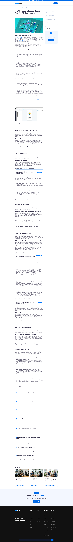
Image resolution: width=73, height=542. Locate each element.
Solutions (31, 519)
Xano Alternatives (53, 512)
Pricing (30, 524)
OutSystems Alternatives (54, 519)
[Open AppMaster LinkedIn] (21, 518)
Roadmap (45, 518)
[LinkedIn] (49, 28)
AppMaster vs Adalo (46, 527)
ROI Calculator (45, 516)
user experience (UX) (22, 40)
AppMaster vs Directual (46, 532)
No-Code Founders (46, 521)
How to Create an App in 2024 (54, 529)
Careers (38, 512)
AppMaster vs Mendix (46, 533)
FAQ (45, 23)
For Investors (38, 518)
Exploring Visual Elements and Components (50, 16)
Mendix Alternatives (53, 521)
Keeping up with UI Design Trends (49, 20)
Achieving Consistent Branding (49, 22)
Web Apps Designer (32, 516)
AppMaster (32, 102)
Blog (44, 513)
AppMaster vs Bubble (46, 530)
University (45, 512)
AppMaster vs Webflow (46, 529)
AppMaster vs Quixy (46, 535)
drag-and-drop (35, 84)
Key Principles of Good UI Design (49, 12)
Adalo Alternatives (53, 524)
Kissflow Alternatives (53, 515)
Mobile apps (31, 512)
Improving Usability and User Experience (50, 19)
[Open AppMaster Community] (15, 518)
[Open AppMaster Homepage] (20, 510)
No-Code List (45, 519)
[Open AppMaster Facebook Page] (18, 518)
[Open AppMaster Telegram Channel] (17, 518)
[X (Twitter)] (46, 28)
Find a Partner (38, 515)
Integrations (31, 518)
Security (31, 527)
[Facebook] (47, 28)
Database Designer (32, 513)
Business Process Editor (32, 515)
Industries (31, 521)
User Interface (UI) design (19, 37)
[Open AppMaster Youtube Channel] (22, 518)
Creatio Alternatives (53, 516)
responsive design (20, 220)
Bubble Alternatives (53, 513)
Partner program (39, 513)
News (44, 515)
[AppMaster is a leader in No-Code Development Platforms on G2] (16, 521)
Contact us (38, 516)
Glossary (45, 524)
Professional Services (39, 519)
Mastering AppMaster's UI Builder (49, 15)
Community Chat (39, 524)
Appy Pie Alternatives (53, 518)
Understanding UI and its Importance (50, 11)
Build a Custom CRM (53, 527)
